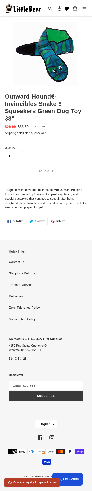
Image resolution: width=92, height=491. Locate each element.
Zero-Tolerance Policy (24, 307)
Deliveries (16, 296)
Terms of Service (21, 284)
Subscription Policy (22, 319)
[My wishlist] (66, 8)
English (45, 424)
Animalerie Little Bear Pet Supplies (50, 476)
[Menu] (84, 8)
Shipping (10, 133)
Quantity (10, 148)
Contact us (16, 262)
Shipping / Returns (22, 273)
